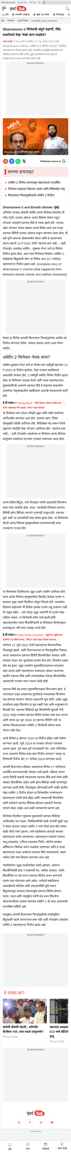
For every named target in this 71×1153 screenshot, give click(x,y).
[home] (35, 1113)
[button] (25, 1011)
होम (2, 20)
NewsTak (22, 2)
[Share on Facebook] (11, 161)
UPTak (32, 2)
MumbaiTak (8, 2)
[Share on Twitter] (24, 161)
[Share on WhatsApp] (18, 161)
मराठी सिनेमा (23, 20)
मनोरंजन (11, 20)
